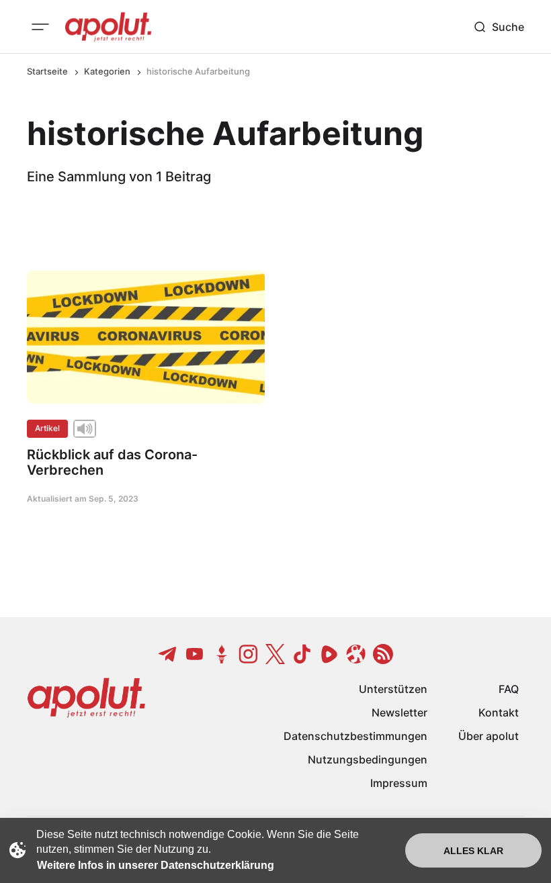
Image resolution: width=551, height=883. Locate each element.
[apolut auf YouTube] (195, 654)
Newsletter (399, 712)
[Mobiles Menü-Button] (40, 26)
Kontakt (498, 712)
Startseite (47, 71)
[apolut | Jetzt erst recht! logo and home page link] (108, 26)
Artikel (47, 428)
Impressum (398, 783)
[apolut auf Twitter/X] (275, 654)
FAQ (509, 689)
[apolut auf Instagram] (249, 654)
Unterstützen (393, 689)
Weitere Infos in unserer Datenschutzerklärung (155, 865)
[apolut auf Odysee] (356, 654)
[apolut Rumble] (329, 654)
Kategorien (107, 71)
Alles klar (473, 850)
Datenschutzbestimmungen (355, 736)
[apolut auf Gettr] (222, 654)
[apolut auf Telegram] (168, 654)
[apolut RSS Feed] (383, 654)
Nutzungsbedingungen (367, 759)
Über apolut (488, 736)
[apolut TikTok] (302, 654)
